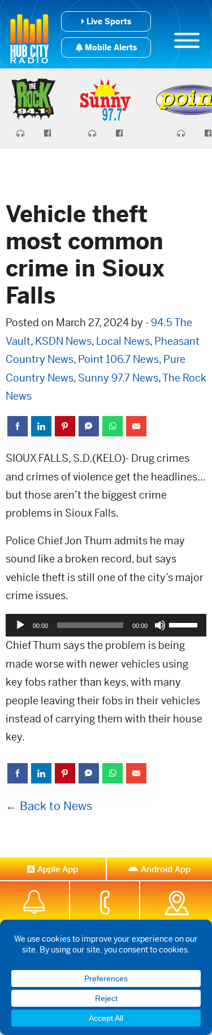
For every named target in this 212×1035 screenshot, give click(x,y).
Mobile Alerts (110, 47)
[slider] (185, 624)
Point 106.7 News (118, 359)
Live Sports (107, 21)
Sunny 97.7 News (118, 377)
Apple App (57, 869)
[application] (106, 625)
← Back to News (49, 806)
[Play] (20, 625)
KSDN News (63, 341)
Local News (123, 341)
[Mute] (160, 625)
